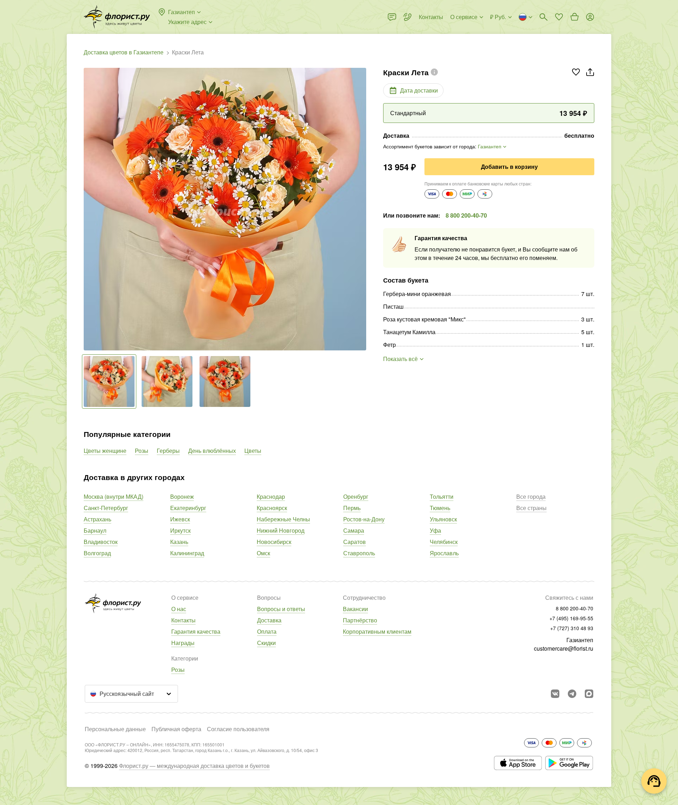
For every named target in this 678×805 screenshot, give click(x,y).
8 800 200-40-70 (466, 215)
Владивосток (101, 542)
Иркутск (180, 530)
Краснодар (271, 496)
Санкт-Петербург (106, 508)
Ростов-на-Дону (364, 519)
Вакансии (355, 609)
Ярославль (444, 553)
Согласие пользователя (238, 729)
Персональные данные (115, 729)
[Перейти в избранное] (559, 17)
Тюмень (440, 508)
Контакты (183, 620)
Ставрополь (359, 553)
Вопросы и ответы (281, 609)
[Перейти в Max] (589, 694)
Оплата (266, 631)
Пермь (352, 508)
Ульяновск (443, 519)
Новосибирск (274, 542)
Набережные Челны (283, 519)
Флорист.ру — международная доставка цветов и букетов (194, 766)
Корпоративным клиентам (377, 631)
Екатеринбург (188, 508)
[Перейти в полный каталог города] (117, 17)
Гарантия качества (195, 631)
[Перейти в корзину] (574, 17)
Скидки (266, 643)
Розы (141, 450)
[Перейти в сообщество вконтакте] (555, 694)
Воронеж (182, 496)
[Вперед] (362, 209)
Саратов (354, 542)
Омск (263, 553)
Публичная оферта (176, 729)
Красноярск (272, 508)
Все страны (531, 508)
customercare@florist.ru (563, 648)
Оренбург (355, 496)
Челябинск (444, 542)
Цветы (252, 450)
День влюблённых (212, 450)
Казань (179, 542)
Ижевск (180, 519)
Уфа (435, 530)
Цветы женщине (105, 450)
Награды (183, 643)
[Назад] (87, 209)
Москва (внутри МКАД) (113, 496)
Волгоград (97, 553)
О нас (178, 609)
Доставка (269, 620)
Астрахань (97, 519)
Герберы (168, 450)
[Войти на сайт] (590, 17)
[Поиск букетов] (543, 17)
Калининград (187, 553)
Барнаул (95, 530)
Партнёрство (360, 620)
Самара (353, 530)
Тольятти (441, 496)
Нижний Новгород (280, 530)
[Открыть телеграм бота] (572, 694)
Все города (531, 496)
